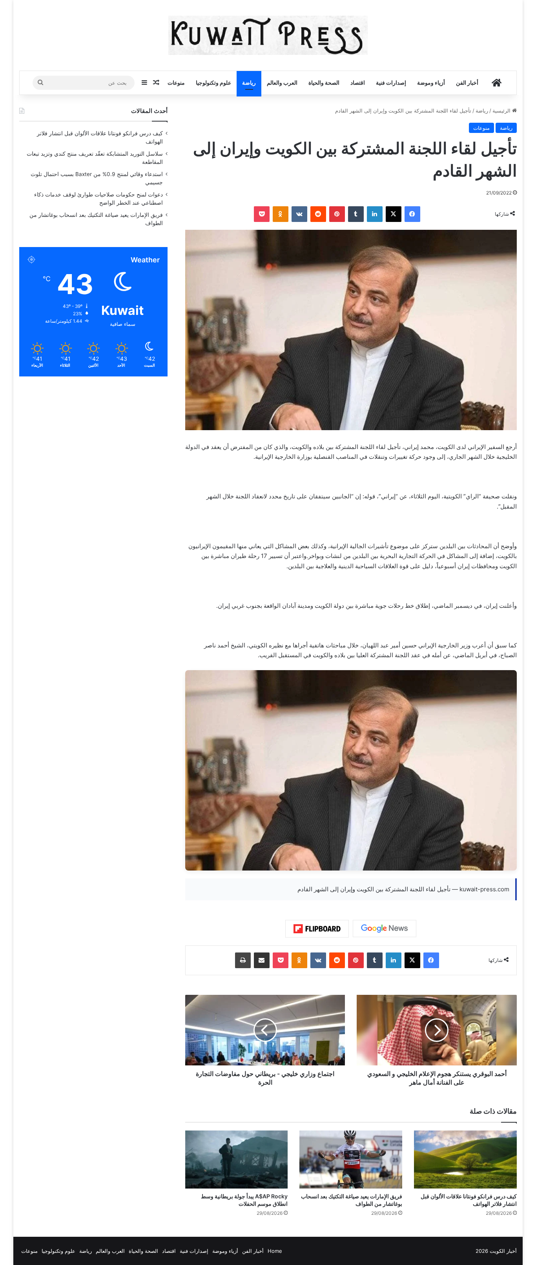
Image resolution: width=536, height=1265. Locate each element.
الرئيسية (502, 110)
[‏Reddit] (318, 214)
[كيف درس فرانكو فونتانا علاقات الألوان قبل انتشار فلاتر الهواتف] (465, 1160)
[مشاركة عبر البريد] (262, 960)
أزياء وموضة (431, 82)
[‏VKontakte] (299, 214)
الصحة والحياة (323, 82)
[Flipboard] (317, 929)
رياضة (249, 82)
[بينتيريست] (337, 214)
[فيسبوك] (412, 214)
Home (275, 1251)
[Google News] (384, 928)
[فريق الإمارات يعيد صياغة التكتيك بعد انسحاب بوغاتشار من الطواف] (350, 1160)
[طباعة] (243, 960)
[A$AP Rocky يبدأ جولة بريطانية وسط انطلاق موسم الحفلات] (236, 1160)
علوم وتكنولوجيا (213, 82)
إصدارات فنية (391, 82)
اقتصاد (357, 82)
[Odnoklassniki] (280, 214)
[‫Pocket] (262, 214)
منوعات (176, 82)
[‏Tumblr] (356, 214)
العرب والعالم (282, 82)
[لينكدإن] (375, 214)
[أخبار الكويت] (268, 35)
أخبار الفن (467, 82)
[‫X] (393, 214)
